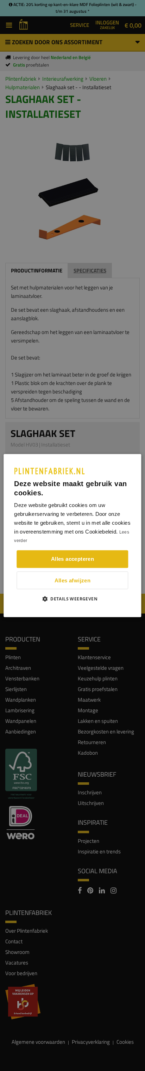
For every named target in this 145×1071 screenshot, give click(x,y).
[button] (72, 598)
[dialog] (72, 535)
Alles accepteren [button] (72, 559)
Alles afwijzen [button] (73, 580)
